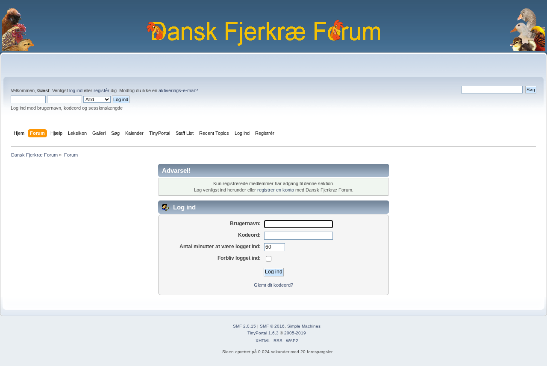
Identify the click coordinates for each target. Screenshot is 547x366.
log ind (75, 90)
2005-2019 (295, 333)
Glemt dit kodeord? (273, 285)
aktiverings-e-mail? (178, 90)
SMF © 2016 (272, 326)
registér (101, 90)
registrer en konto (275, 189)
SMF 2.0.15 (244, 326)
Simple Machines (304, 326)
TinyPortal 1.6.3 (263, 333)
